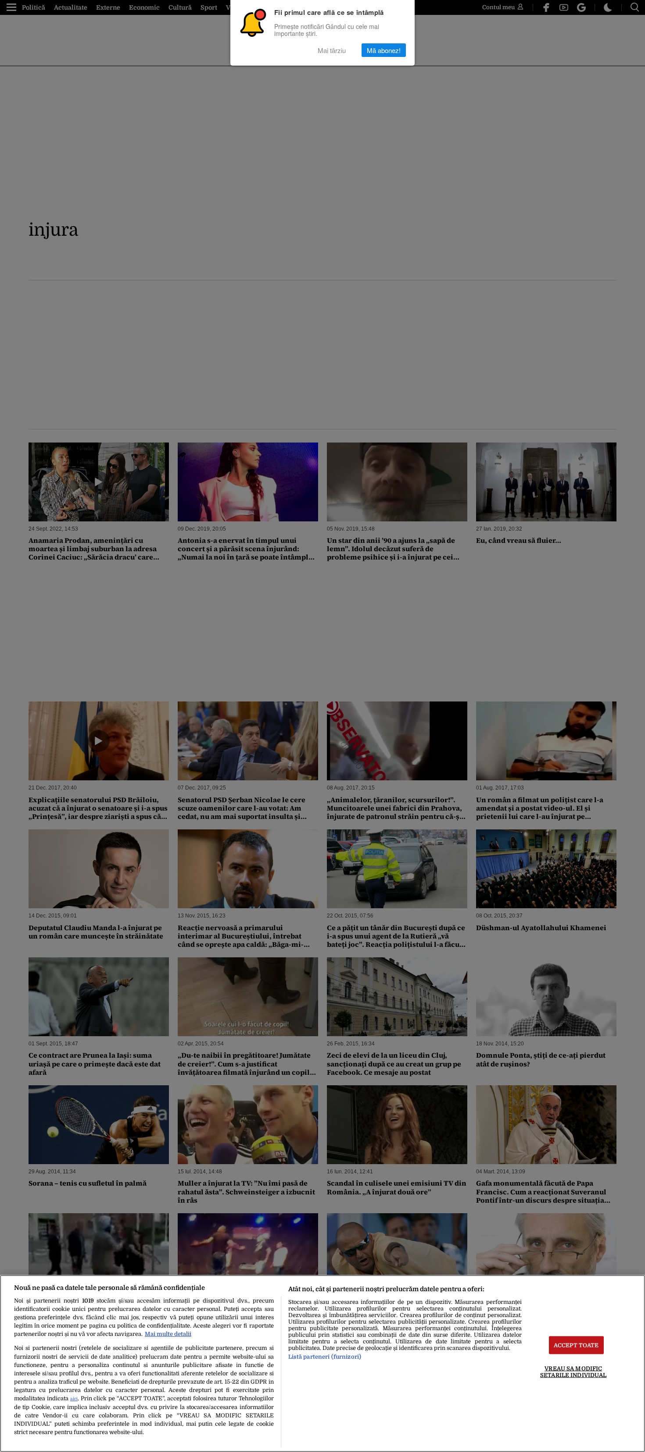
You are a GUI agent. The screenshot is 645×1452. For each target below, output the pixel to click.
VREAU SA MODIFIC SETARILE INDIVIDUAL (573, 1371)
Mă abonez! (384, 50)
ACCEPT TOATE (576, 1345)
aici (74, 1398)
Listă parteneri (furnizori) (324, 1356)
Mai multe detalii (168, 1334)
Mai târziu (332, 50)
